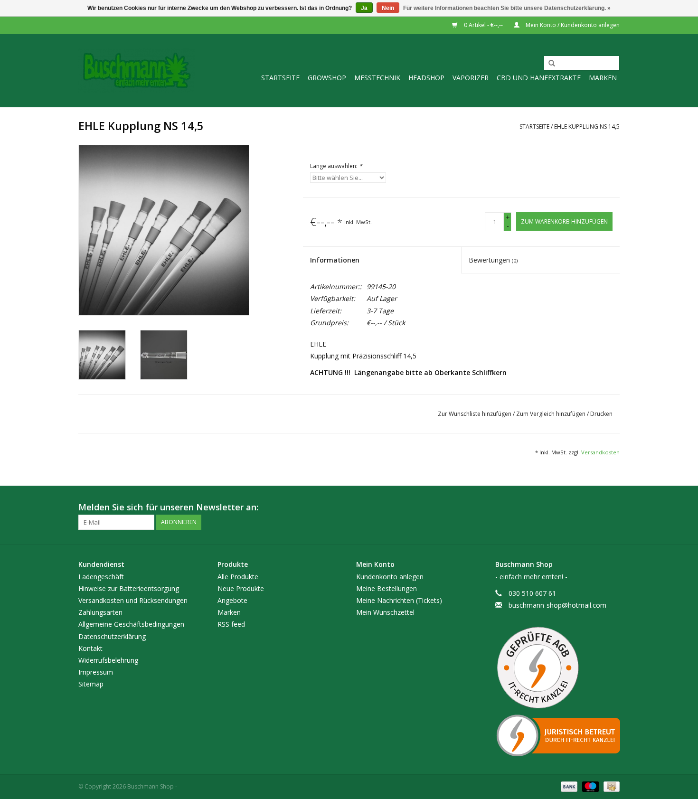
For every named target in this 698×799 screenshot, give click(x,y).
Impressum (95, 672)
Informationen (334, 259)
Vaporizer (471, 77)
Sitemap (91, 683)
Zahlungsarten (100, 612)
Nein (388, 8)
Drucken (601, 414)
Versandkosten (600, 452)
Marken (603, 77)
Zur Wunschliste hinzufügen (475, 414)
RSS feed (231, 624)
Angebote (232, 600)
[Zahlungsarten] (568, 786)
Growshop (327, 77)
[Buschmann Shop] (136, 70)
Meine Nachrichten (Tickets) (399, 600)
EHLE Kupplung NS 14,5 (587, 126)
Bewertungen (493, 259)
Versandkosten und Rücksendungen (133, 600)
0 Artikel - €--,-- (483, 25)
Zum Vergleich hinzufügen (551, 414)
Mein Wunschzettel (385, 612)
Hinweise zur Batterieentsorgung (128, 588)
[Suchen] (548, 64)
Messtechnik (377, 77)
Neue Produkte (240, 588)
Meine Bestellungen (386, 588)
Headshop (426, 77)
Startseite (280, 77)
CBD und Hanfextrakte (539, 77)
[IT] (557, 735)
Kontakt (90, 648)
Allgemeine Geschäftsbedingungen (131, 624)
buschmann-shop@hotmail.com (557, 605)
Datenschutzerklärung (112, 636)
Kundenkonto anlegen (390, 576)
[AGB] (557, 668)
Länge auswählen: (336, 166)
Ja (364, 8)
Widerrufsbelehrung (108, 660)
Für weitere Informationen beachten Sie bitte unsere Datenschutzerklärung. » (507, 8)
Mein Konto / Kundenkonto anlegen (572, 25)
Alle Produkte (237, 576)
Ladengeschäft (101, 576)
